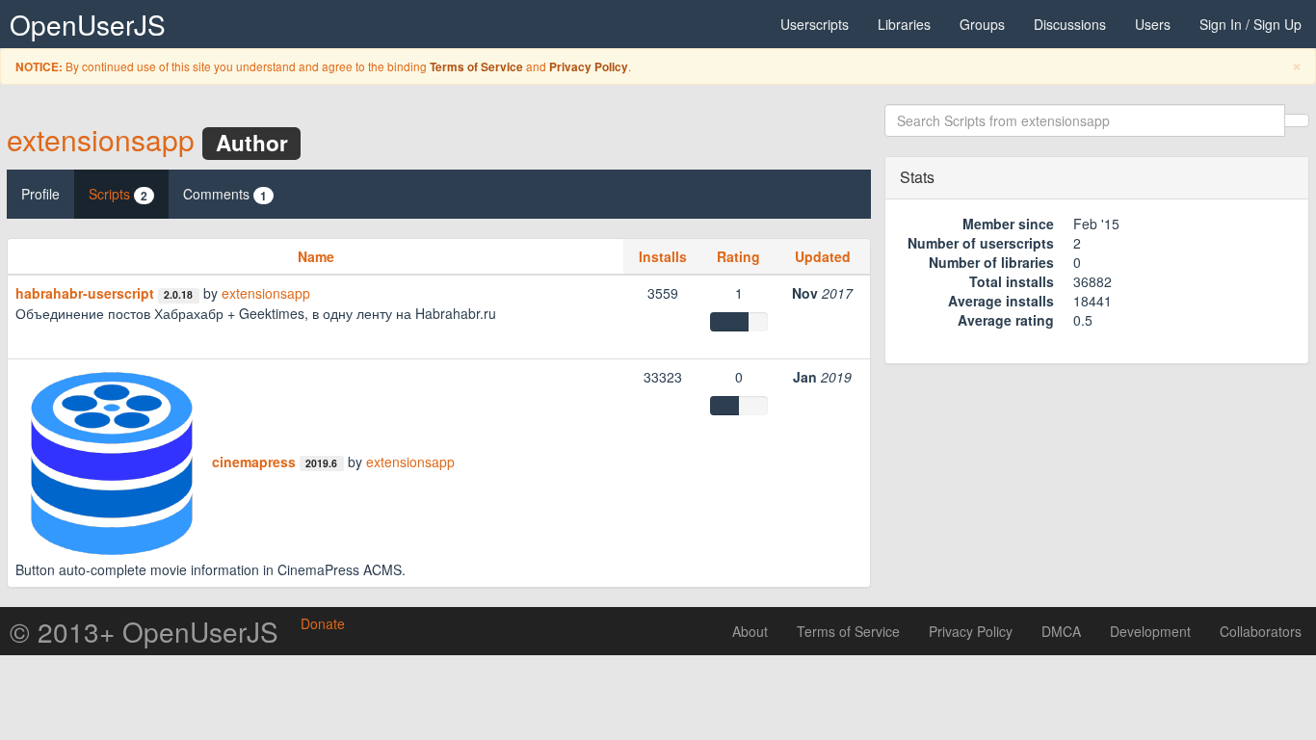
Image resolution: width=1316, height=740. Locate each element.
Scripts (118, 194)
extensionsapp (101, 139)
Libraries (904, 24)
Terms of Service (476, 67)
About (750, 631)
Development (1150, 631)
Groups (982, 24)
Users (1153, 24)
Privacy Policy (588, 67)
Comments (225, 194)
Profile (40, 193)
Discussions (1070, 24)
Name (316, 256)
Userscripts (814, 24)
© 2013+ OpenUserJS (144, 631)
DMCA (1061, 631)
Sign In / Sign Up (1250, 24)
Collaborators (1261, 631)
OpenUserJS (88, 24)
